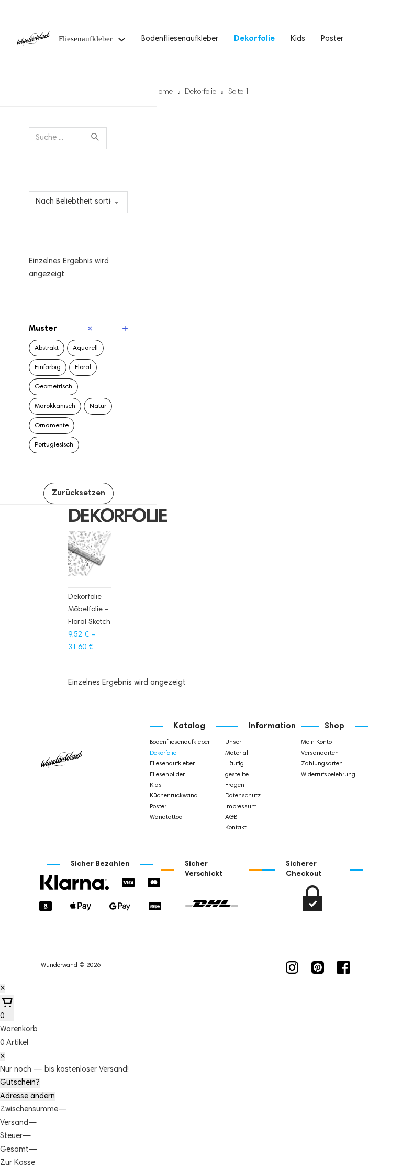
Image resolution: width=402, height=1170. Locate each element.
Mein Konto (316, 742)
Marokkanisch (55, 406)
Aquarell (85, 348)
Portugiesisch (54, 445)
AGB (231, 817)
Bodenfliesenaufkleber (179, 39)
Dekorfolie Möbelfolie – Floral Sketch (89, 610)
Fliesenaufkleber (86, 39)
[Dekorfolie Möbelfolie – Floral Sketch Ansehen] (89, 559)
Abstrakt (47, 348)
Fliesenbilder (167, 775)
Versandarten (319, 753)
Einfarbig (48, 367)
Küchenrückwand (167, 796)
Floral (83, 367)
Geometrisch (53, 387)
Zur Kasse (17, 1163)
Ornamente (52, 425)
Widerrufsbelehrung (319, 775)
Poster (332, 39)
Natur (98, 406)
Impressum (241, 807)
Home (163, 92)
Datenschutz (243, 796)
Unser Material (236, 747)
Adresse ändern (27, 1096)
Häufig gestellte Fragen (237, 774)
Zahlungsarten (319, 764)
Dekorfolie (254, 39)
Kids (298, 39)
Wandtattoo (166, 817)
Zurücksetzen (78, 493)
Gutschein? (20, 1083)
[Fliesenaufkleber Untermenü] (122, 39)
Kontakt (236, 827)
